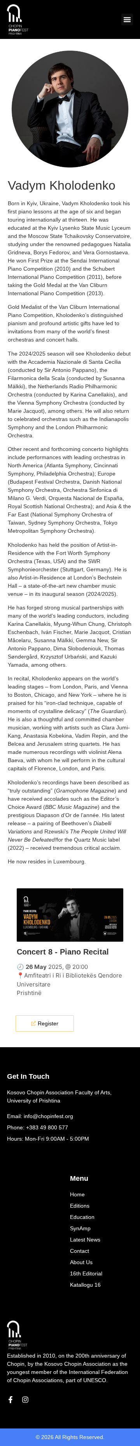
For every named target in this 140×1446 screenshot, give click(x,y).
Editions (79, 1206)
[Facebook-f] (10, 1399)
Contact (79, 1251)
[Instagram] (25, 1399)
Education (82, 1217)
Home (77, 1194)
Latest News (85, 1239)
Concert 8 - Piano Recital (63, 952)
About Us (81, 1262)
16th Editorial (86, 1273)
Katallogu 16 (85, 1285)
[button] (127, 19)
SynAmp (80, 1228)
